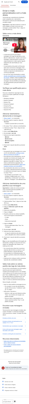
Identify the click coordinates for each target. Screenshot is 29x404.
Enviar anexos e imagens (10, 384)
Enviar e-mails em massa (10, 387)
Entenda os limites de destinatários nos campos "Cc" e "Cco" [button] (12, 322)
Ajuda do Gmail (8, 2)
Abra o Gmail (7, 118)
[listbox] (7, 401)
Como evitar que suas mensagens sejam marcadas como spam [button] (12, 330)
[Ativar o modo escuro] (14, 401)
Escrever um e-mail (9, 381)
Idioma (5, 399)
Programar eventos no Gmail (11, 390)
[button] (2, 1)
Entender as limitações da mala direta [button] (12, 334)
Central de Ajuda (5, 5)
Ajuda (3, 378)
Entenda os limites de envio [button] (9, 318)
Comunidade (13, 5)
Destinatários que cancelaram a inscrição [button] (13, 326)
